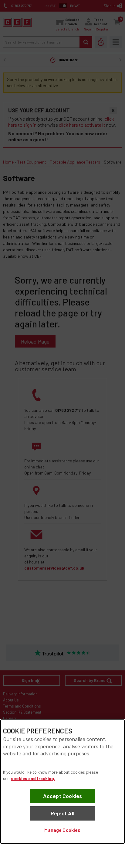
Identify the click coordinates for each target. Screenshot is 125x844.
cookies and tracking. (33, 778)
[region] (62, 781)
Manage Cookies (62, 830)
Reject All (62, 813)
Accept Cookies (62, 796)
